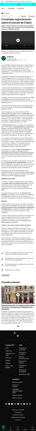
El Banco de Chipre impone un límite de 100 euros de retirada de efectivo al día (19, 253)
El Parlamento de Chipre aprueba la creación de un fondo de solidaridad (19, 259)
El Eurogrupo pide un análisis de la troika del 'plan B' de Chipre (19, 265)
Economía (5, 275)
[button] (34, 294)
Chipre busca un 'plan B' (12, 270)
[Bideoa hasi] (18, 40)
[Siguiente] (32, 1)
